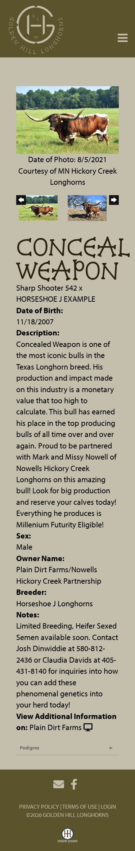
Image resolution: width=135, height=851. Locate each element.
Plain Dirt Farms (56, 727)
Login (108, 806)
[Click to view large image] (67, 119)
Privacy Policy (39, 806)
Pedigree (29, 747)
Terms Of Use (79, 806)
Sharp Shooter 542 (46, 288)
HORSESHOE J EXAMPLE (55, 299)
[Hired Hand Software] (67, 836)
